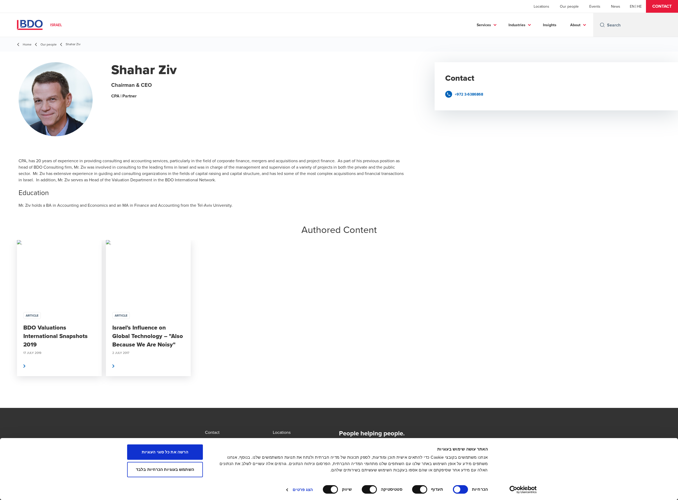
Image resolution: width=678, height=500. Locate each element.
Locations (541, 6)
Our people (569, 6)
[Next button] (668, 324)
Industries (516, 25)
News (615, 6)
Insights (549, 25)
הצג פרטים (303, 489)
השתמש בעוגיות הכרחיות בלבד (165, 469)
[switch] (420, 489)
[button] (662, 6)
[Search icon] (602, 25)
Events (594, 6)
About (575, 25)
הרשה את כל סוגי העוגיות (165, 452)
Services (484, 25)
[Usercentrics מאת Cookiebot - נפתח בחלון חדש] (523, 490)
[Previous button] (9, 324)
